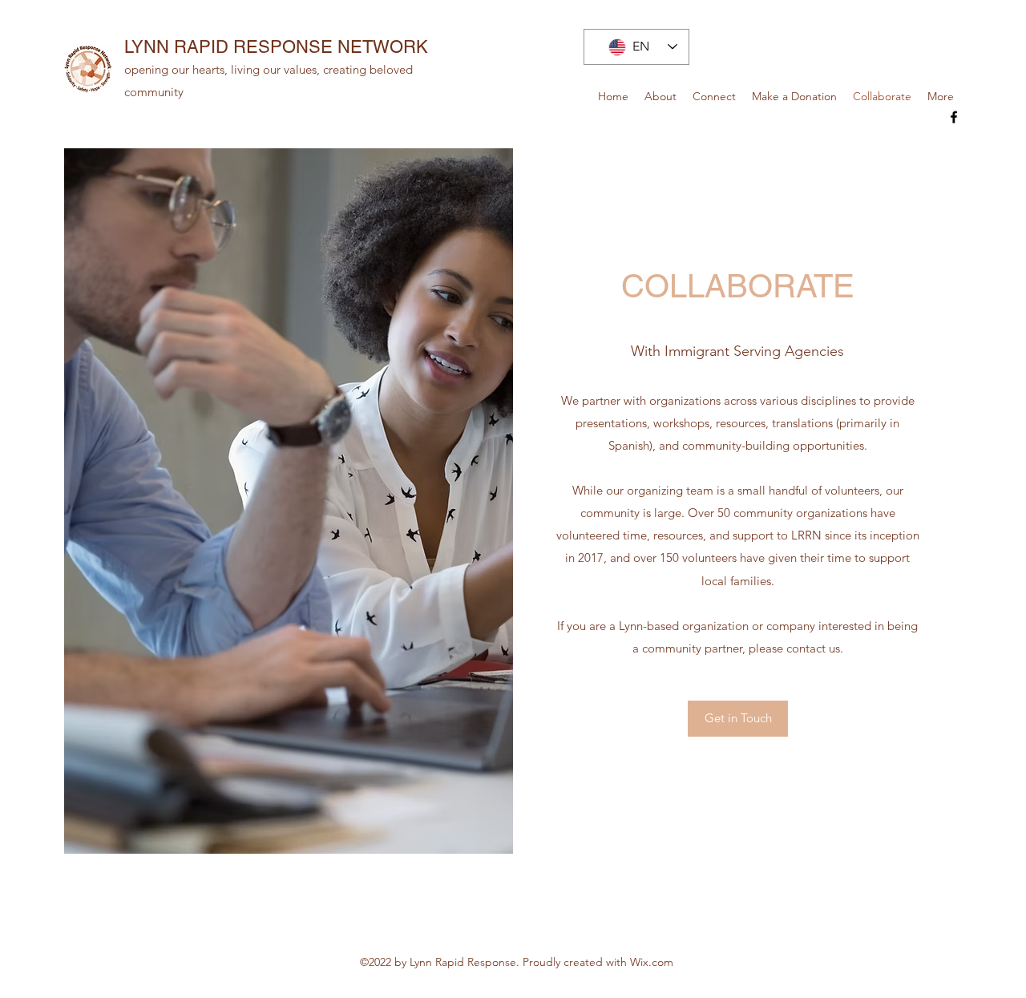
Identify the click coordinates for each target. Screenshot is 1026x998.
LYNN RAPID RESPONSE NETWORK (276, 47)
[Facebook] (954, 117)
